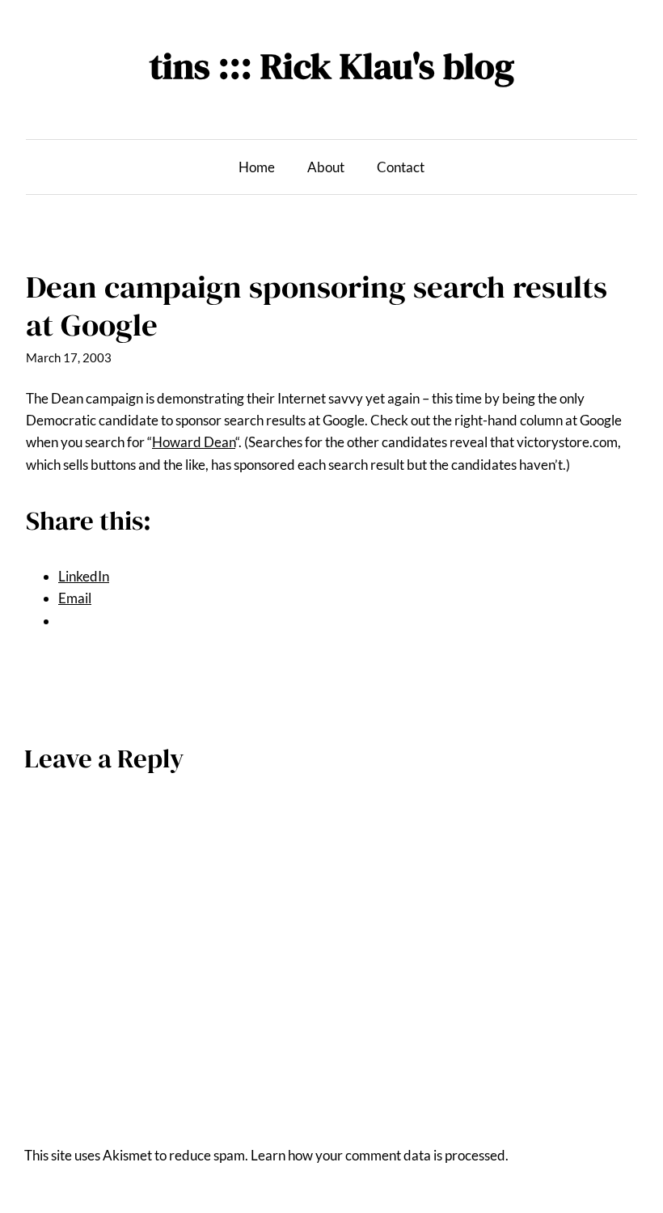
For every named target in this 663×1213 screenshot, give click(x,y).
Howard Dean (193, 441)
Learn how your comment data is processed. (380, 1155)
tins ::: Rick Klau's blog (332, 65)
